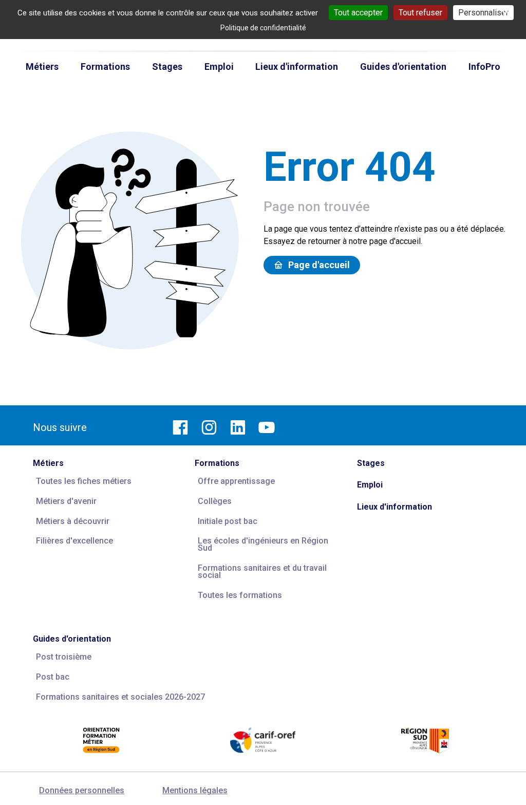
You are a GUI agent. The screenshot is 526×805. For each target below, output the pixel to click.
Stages (371, 463)
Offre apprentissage (236, 481)
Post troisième (63, 657)
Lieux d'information (394, 507)
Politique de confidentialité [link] (263, 28)
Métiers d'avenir (66, 501)
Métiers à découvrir (72, 521)
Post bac (52, 677)
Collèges (215, 501)
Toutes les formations (240, 595)
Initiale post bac (227, 521)
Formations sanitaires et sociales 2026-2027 (120, 697)
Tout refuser (420, 12)
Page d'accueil (319, 264)
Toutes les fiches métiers (84, 481)
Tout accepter (358, 12)
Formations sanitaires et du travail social (262, 571)
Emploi (370, 485)
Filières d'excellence (74, 541)
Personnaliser (483, 12)
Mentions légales (195, 790)
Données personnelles (81, 790)
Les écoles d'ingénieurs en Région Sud (263, 544)
